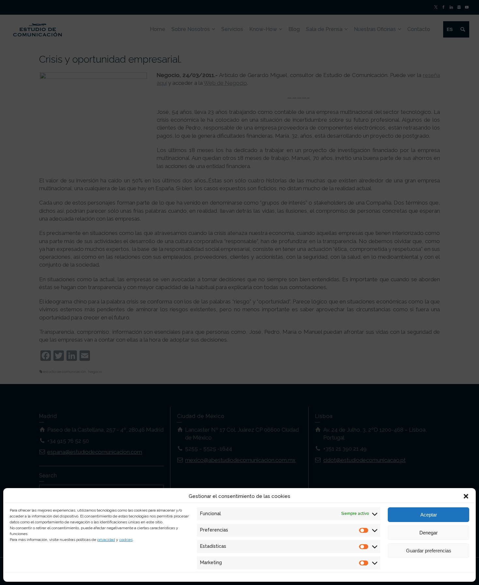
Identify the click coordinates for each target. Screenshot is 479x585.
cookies (126, 539)
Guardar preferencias (428, 550)
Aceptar (428, 514)
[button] (466, 496)
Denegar (428, 532)
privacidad (106, 539)
